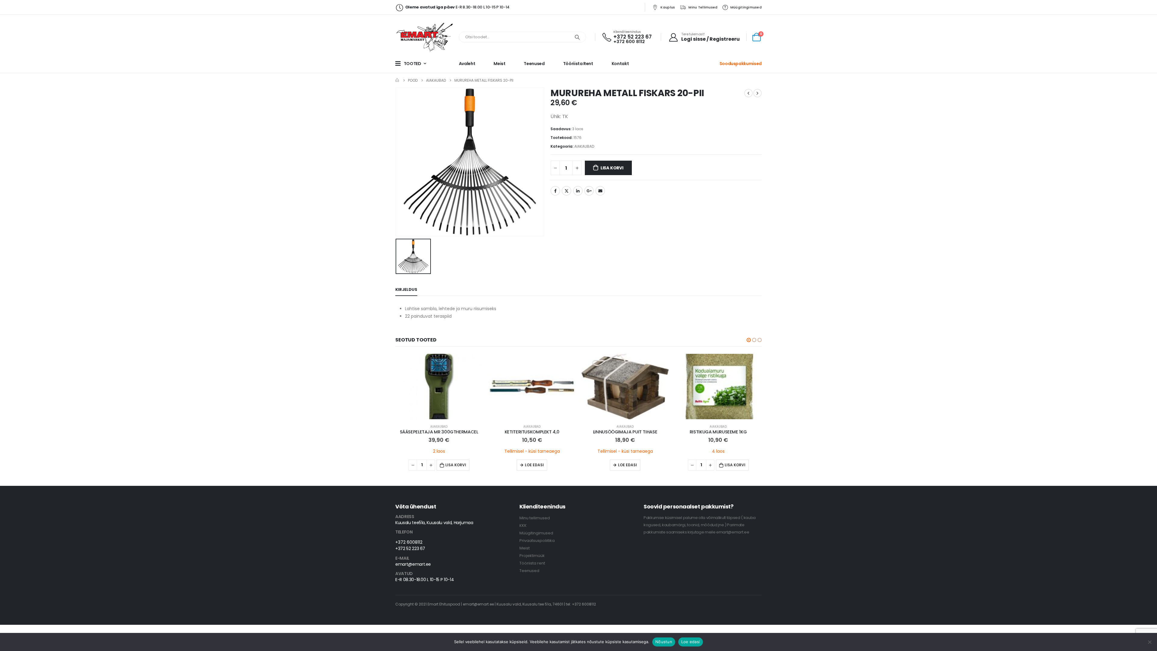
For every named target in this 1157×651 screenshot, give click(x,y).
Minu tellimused (702, 7)
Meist (499, 64)
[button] (748, 340)
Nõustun (663, 641)
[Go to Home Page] (397, 80)
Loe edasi (534, 464)
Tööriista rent (578, 64)
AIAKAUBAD (584, 146)
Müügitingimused (746, 7)
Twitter (566, 191)
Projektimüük (532, 555)
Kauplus (667, 7)
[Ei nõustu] (1149, 642)
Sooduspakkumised (741, 64)
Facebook (555, 191)
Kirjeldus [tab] (406, 289)
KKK (523, 525)
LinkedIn (578, 191)
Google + (589, 191)
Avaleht (467, 64)
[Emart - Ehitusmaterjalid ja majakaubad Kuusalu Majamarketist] (425, 37)
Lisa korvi (611, 168)
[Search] (577, 37)
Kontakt (620, 64)
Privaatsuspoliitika (537, 540)
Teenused (534, 64)
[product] (438, 386)
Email (600, 191)
